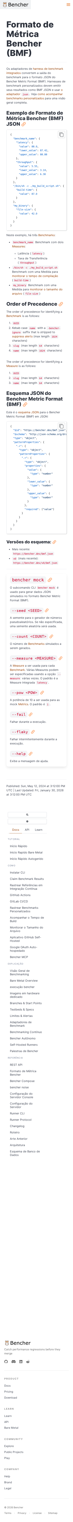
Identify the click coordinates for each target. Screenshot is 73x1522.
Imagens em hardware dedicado (25, 995)
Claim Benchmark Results (27, 879)
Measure (12, 366)
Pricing (8, 1391)
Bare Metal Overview (24, 980)
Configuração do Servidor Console (21, 1095)
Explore (9, 1446)
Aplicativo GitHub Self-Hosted (25, 939)
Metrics (23, 704)
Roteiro (15, 1132)
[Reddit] (28, 1361)
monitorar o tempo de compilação (35, 276)
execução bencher (22, 987)
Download (10, 1397)
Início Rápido (18, 846)
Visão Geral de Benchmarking (20, 972)
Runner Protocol (21, 1119)
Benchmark (13, 316)
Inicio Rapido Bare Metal (26, 852)
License (37, 1513)
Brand (8, 1482)
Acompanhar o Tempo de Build (27, 919)
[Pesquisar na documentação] (27, 814)
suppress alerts (22, 336)
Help (7, 1476)
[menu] (68, 4)
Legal (7, 1488)
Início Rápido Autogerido (26, 858)
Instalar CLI (17, 872)
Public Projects (13, 1452)
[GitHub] (6, 1361)
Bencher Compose (22, 1081)
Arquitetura (17, 1145)
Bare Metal (11, 1427)
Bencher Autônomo (23, 1038)
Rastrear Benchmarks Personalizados (24, 909)
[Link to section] (23, 124)
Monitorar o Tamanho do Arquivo (26, 929)
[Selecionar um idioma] (27, 821)
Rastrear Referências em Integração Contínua (26, 886)
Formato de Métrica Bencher (23, 1072)
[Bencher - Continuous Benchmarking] (15, 4)
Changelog (17, 1126)
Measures (18, 246)
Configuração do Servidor (21, 1105)
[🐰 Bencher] (36, 1342)
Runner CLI (17, 1113)
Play (7, 1458)
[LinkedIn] (21, 1361)
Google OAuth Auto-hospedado (23, 948)
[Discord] (13, 1361)
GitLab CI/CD (19, 901)
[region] (36, 180)
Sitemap (52, 1513)
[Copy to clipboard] (61, 134)
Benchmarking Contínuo (26, 1032)
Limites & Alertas (21, 1016)
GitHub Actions (20, 895)
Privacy (22, 1513)
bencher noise (19, 1087)
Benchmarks (46, 235)
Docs (7, 1385)
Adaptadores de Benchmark (21, 1023)
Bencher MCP (19, 957)
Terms (7, 1513)
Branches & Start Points (26, 1003)
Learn (8, 1416)
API (6, 1422)
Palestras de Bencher (24, 1051)
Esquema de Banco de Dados (25, 1153)
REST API (16, 1064)
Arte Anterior (18, 1138)
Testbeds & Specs (22, 1009)
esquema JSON (28, 412)
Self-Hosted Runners (24, 1044)
